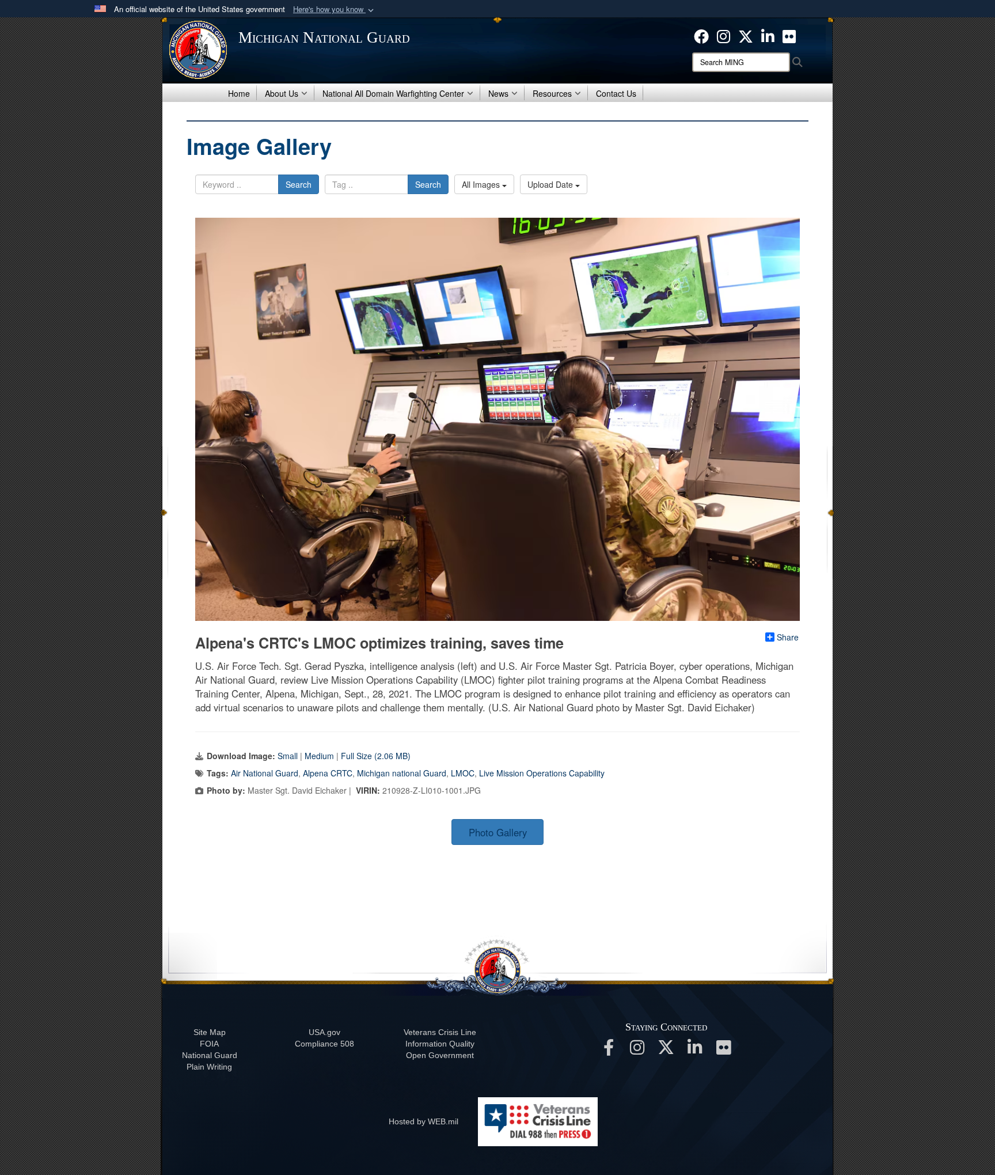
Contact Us (616, 93)
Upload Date (551, 184)
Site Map (209, 1032)
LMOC (462, 773)
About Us (281, 93)
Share (788, 637)
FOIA (209, 1043)
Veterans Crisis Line (440, 1032)
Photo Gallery (498, 832)
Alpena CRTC (327, 773)
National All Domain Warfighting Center (393, 93)
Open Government (440, 1055)
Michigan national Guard (401, 773)
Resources (552, 93)
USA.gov (324, 1032)
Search (299, 184)
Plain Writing (209, 1066)
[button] (334, 9)
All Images (482, 184)
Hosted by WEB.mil (423, 1121)
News (498, 93)
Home (239, 93)
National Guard (209, 1055)
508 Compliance (324, 1043)
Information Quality (439, 1043)
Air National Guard (264, 773)
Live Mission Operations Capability (542, 773)
